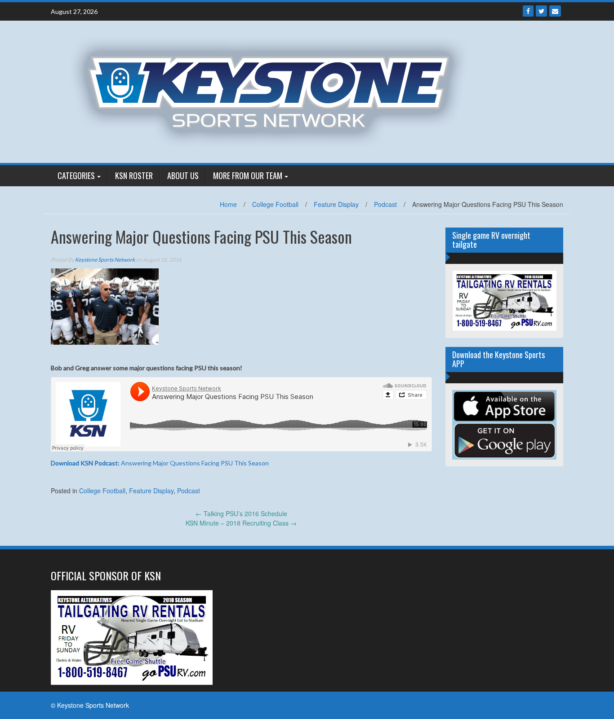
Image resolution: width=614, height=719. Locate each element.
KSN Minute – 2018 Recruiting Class (241, 522)
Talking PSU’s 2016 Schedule (241, 513)
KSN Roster (134, 175)
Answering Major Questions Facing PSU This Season (160, 463)
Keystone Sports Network (105, 259)
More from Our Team (247, 175)
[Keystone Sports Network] (274, 90)
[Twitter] (541, 11)
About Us (183, 175)
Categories (76, 175)
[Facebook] (528, 11)
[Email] (555, 11)
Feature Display (336, 204)
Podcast (385, 204)
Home (228, 204)
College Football (275, 204)
